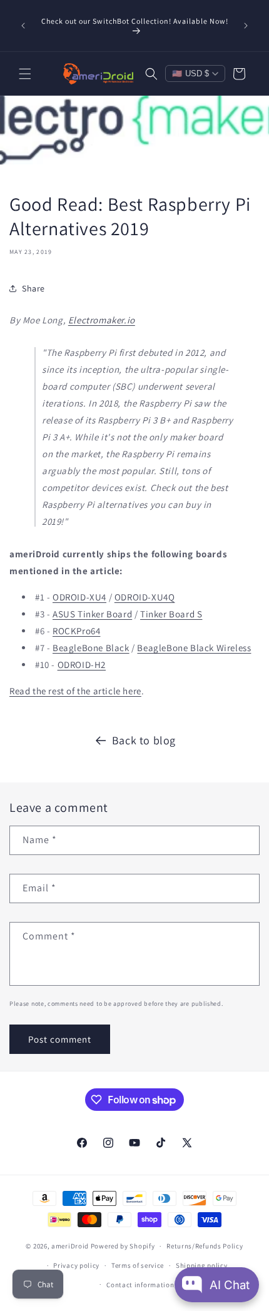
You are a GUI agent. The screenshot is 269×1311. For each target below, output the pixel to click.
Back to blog (144, 740)
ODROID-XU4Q (144, 597)
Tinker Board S (171, 614)
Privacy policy (76, 1265)
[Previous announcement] (23, 25)
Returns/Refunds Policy (204, 1246)
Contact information (140, 1284)
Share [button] (33, 288)
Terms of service (137, 1265)
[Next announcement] (246, 25)
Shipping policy (202, 1265)
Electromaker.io (101, 320)
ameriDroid (70, 1246)
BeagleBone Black (91, 648)
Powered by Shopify (123, 1246)
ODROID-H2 (82, 665)
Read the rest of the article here (75, 691)
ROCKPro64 (76, 631)
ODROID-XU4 (79, 597)
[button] (25, 74)
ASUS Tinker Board (92, 614)
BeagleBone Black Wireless (194, 648)
